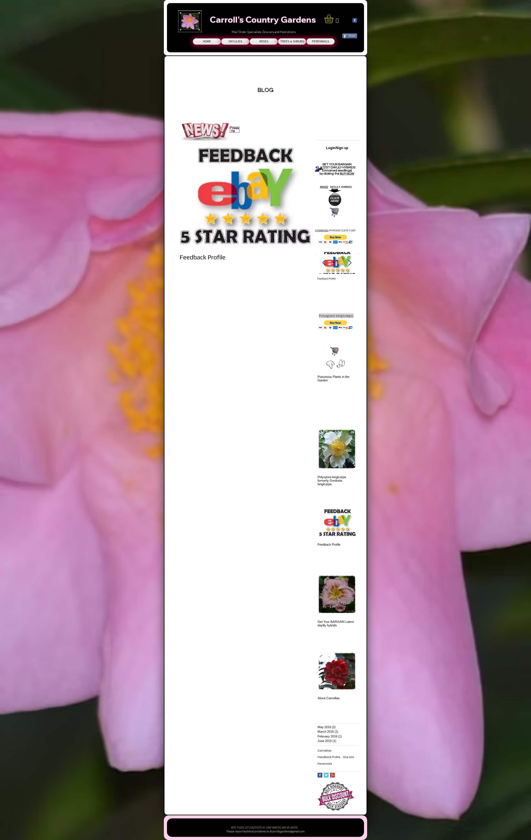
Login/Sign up (337, 148)
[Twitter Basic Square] (326, 775)
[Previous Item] (324, 263)
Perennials (325, 763)
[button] (335, 239)
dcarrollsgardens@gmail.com (287, 831)
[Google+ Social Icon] (332, 775)
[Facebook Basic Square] (320, 775)
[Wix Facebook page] (354, 20)
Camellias (324, 750)
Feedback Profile (329, 757)
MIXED (324, 187)
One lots (348, 757)
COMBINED (322, 230)
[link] (334, 18)
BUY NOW (347, 173)
